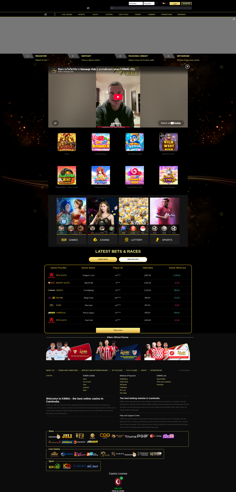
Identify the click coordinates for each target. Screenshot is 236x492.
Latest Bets (103, 259)
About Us (50, 370)
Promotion (160, 385)
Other (85, 390)
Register (186, 3)
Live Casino (87, 382)
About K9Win (161, 379)
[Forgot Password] (157, 3)
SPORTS (167, 240)
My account (117, 370)
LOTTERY (136, 240)
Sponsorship (156, 370)
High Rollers (133, 259)
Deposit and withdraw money (95, 370)
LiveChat (49, 375)
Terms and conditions (68, 370)
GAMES (73, 240)
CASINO (104, 240)
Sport (85, 379)
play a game (131, 370)
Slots (84, 385)
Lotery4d (86, 387)
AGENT (144, 370)
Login (175, 4)
